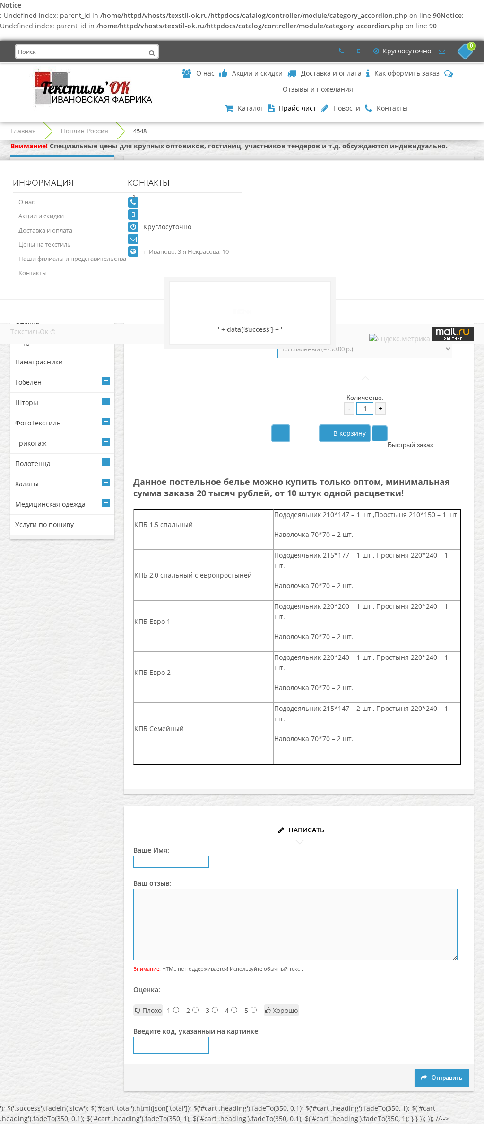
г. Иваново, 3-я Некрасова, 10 (186, 251)
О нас (26, 202)
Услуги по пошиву (44, 524)
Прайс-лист (297, 108)
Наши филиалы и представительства (72, 258)
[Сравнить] (380, 433)
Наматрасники (39, 361)
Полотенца (33, 463)
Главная (23, 131)
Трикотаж (30, 443)
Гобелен (28, 382)
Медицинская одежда (50, 504)
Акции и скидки (41, 216)
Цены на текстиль (44, 244)
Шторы (26, 402)
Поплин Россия (84, 131)
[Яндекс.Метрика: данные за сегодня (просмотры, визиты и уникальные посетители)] (399, 339)
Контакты (32, 272)
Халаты (27, 483)
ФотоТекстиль (37, 422)
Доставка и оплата (45, 230)
